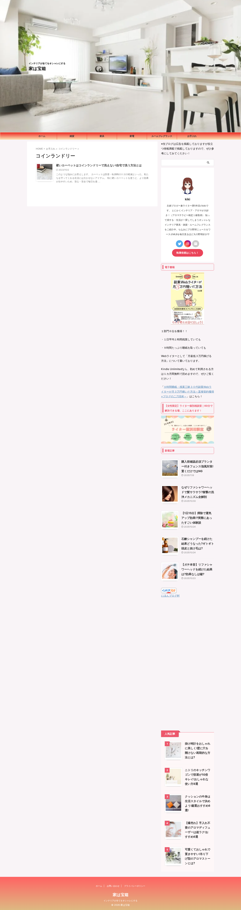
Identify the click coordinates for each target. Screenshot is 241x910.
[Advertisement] (187, 664)
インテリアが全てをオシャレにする (120, 900)
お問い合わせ (113, 886)
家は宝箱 (37, 68)
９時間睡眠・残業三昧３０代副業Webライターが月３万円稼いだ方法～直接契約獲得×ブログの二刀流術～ (187, 391)
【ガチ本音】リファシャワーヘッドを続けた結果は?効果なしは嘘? (196, 569)
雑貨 (72, 136)
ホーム (41, 136)
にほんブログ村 (170, 595)
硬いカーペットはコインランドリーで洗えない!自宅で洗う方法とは (99, 165)
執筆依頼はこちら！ (187, 252)
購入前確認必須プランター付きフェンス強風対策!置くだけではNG (197, 466)
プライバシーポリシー (134, 886)
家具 (102, 136)
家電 (132, 136)
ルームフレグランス (162, 136)
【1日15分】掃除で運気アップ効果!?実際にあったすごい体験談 (196, 517)
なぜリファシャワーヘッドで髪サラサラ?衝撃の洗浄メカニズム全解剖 (197, 492)
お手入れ (192, 136)
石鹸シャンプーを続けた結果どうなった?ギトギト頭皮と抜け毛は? (197, 543)
